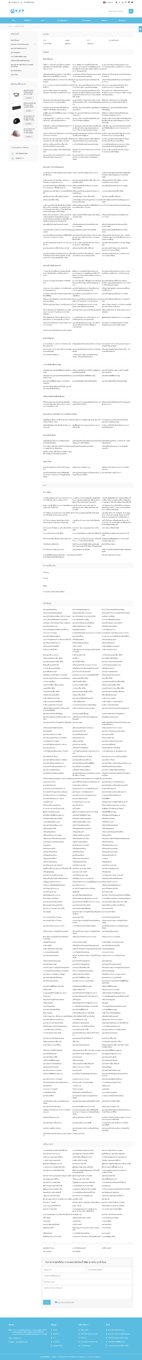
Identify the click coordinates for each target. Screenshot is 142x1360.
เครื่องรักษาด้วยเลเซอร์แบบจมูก (118, 1338)
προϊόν (27, 20)
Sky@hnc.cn (15, 2)
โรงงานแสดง (86, 20)
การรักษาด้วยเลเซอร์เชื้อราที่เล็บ (118, 1346)
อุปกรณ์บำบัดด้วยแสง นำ (19, 48)
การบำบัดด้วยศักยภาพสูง (19, 56)
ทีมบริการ (56, 1334)
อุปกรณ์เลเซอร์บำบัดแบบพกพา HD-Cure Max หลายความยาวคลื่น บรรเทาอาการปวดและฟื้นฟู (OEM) (29, 92)
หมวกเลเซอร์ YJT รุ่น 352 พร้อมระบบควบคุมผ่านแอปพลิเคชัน (29, 131)
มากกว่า (28, 98)
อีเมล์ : (11, 1338)
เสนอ (47, 1302)
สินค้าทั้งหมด (15, 40)
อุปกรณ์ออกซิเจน (16, 70)
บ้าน (13, 20)
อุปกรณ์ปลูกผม (15, 52)
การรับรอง (56, 1342)
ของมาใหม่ (14, 74)
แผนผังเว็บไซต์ (57, 1346)
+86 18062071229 (28, 2)
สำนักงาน (84, 1338)
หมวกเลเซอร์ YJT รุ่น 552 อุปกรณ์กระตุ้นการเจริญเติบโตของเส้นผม (29, 118)
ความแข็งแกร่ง (62, 20)
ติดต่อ (11, 1325)
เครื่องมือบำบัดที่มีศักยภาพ (116, 1342)
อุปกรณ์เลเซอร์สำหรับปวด (116, 1330)
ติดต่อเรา (104, 20)
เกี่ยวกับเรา (122, 20)
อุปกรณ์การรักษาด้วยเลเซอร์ (20, 44)
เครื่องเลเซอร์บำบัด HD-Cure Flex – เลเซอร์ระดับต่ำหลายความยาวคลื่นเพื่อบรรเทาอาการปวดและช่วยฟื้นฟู (30, 105)
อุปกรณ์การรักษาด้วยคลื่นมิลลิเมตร (119, 1334)
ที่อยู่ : (10, 1330)
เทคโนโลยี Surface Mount (89, 1334)
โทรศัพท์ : (12, 1342)
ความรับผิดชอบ (85, 1346)
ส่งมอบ (55, 1330)
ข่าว (42, 20)
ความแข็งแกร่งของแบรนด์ (89, 1342)
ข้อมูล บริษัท (84, 1330)
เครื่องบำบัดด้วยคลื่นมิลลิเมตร (20, 60)
